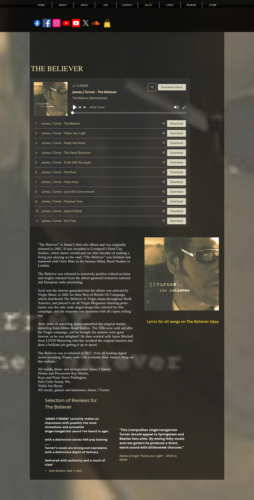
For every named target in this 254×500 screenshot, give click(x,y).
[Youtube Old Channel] (76, 23)
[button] (107, 23)
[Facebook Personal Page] (37, 23)
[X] (86, 23)
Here (214, 321)
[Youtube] (66, 23)
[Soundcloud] (95, 23)
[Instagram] (56, 23)
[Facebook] (47, 23)
